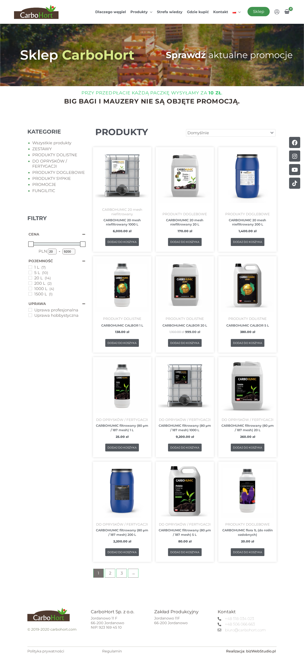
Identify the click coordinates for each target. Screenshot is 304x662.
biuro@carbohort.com (245, 630)
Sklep (258, 11)
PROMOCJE (44, 184)
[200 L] (30, 283)
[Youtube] (294, 169)
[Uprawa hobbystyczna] (30, 315)
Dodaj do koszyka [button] (122, 242)
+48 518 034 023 (239, 618)
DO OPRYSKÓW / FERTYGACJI (49, 164)
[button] (150, 12)
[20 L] (30, 278)
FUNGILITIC (43, 190)
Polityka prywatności (45, 651)
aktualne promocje (229, 54)
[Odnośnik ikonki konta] (277, 11)
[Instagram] (294, 156)
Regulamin (112, 651)
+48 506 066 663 (240, 624)
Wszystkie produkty (51, 142)
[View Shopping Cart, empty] (287, 11)
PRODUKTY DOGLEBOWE (58, 172)
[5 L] (30, 272)
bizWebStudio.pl (261, 651)
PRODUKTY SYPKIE (51, 178)
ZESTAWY (42, 148)
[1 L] (30, 267)
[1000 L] (30, 288)
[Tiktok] (294, 183)
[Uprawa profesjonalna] (30, 310)
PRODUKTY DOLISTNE (54, 154)
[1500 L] (30, 294)
